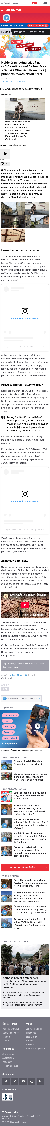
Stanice (6, 1037)
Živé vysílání (9, 738)
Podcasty (7, 1062)
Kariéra (29, 1041)
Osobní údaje (18, 1116)
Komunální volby (10, 1033)
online (15, 667)
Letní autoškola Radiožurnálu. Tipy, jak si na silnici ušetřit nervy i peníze (30, 795)
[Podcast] (2, 164)
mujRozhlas (7, 707)
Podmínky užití (33, 1116)
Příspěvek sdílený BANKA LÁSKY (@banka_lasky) (26, 347)
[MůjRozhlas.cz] (5, 95)
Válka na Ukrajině (10, 1029)
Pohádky (8, 726)
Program (19, 31)
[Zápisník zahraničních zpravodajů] (25, 46)
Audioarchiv (8, 1058)
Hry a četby (9, 715)
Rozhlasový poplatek (36, 1048)
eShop (5, 1041)
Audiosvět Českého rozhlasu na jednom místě (21, 750)
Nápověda (31, 1033)
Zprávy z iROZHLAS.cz (15, 941)
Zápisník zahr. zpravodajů (13, 81)
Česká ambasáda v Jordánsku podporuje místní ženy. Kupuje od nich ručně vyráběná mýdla (30, 909)
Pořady (32, 31)
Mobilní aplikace (10, 1066)
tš (26, 675)
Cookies (5, 1116)
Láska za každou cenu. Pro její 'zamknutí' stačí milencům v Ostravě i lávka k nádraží (30, 777)
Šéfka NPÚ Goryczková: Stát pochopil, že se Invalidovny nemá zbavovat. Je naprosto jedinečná (23, 994)
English (5, 1119)
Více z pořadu (11, 876)
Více (43, 31)
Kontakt (30, 1044)
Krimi (6, 721)
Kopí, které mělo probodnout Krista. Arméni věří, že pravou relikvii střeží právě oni (30, 883)
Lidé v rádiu (32, 1037)
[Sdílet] (7, 164)
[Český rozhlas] (9, 3)
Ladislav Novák (18, 136)
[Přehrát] (5, 154)
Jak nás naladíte (34, 1029)
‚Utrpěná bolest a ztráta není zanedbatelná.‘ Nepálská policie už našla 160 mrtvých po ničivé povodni (24, 982)
